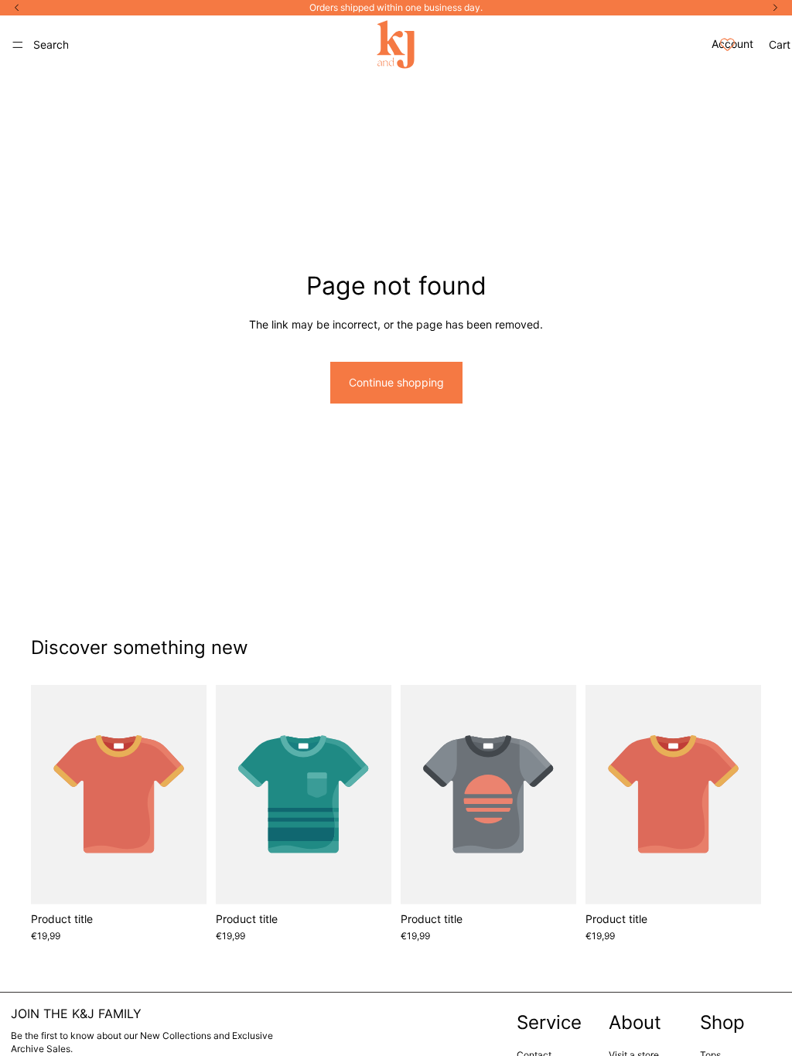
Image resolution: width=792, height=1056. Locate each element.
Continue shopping (396, 382)
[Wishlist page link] (727, 44)
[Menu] (18, 45)
